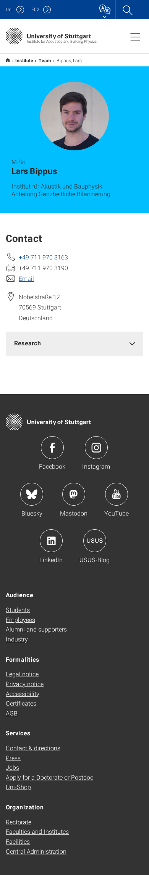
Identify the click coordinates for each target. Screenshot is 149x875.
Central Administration (36, 851)
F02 (35, 9)
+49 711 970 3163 (43, 257)
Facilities (18, 841)
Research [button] (27, 343)
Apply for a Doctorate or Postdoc (49, 777)
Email (26, 278)
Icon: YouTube (116, 494)
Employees (20, 620)
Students (18, 610)
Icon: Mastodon (73, 494)
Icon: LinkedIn (51, 540)
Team (45, 60)
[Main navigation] (135, 37)
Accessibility (22, 694)
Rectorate (18, 822)
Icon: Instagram (96, 447)
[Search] (127, 10)
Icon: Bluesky (31, 494)
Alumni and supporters (36, 629)
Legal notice (22, 674)
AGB (12, 713)
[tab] (74, 343)
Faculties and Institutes (37, 831)
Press (13, 758)
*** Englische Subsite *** (8, 60)
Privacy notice (25, 684)
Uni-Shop (18, 787)
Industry (17, 639)
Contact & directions (33, 748)
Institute (24, 60)
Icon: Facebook (52, 447)
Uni (9, 9)
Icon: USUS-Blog (94, 540)
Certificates (21, 703)
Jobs (12, 767)
